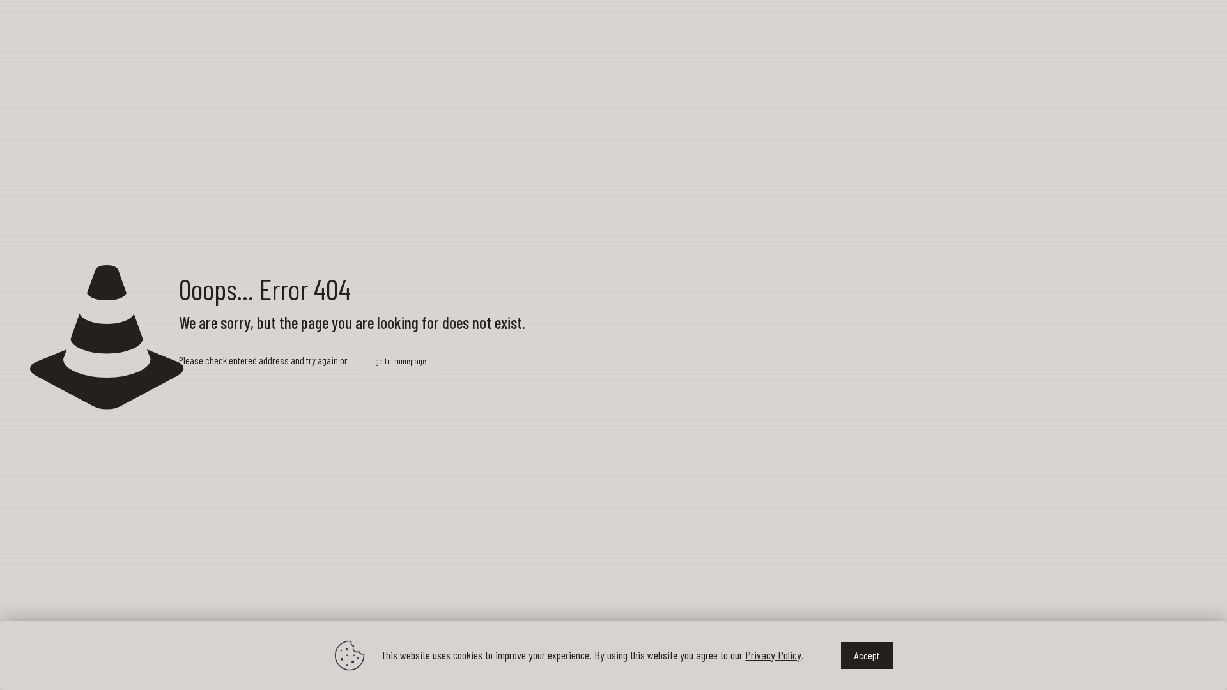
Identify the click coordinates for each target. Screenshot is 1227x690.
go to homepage (400, 360)
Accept (866, 655)
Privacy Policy (773, 655)
